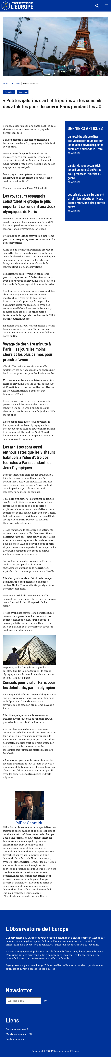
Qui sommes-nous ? (17, 1029)
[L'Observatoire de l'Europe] (17, 6)
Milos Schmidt (31, 83)
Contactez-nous (15, 1038)
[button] (97, 6)
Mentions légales (16, 1034)
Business (22, 92)
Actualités (9, 92)
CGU (31, 1034)
